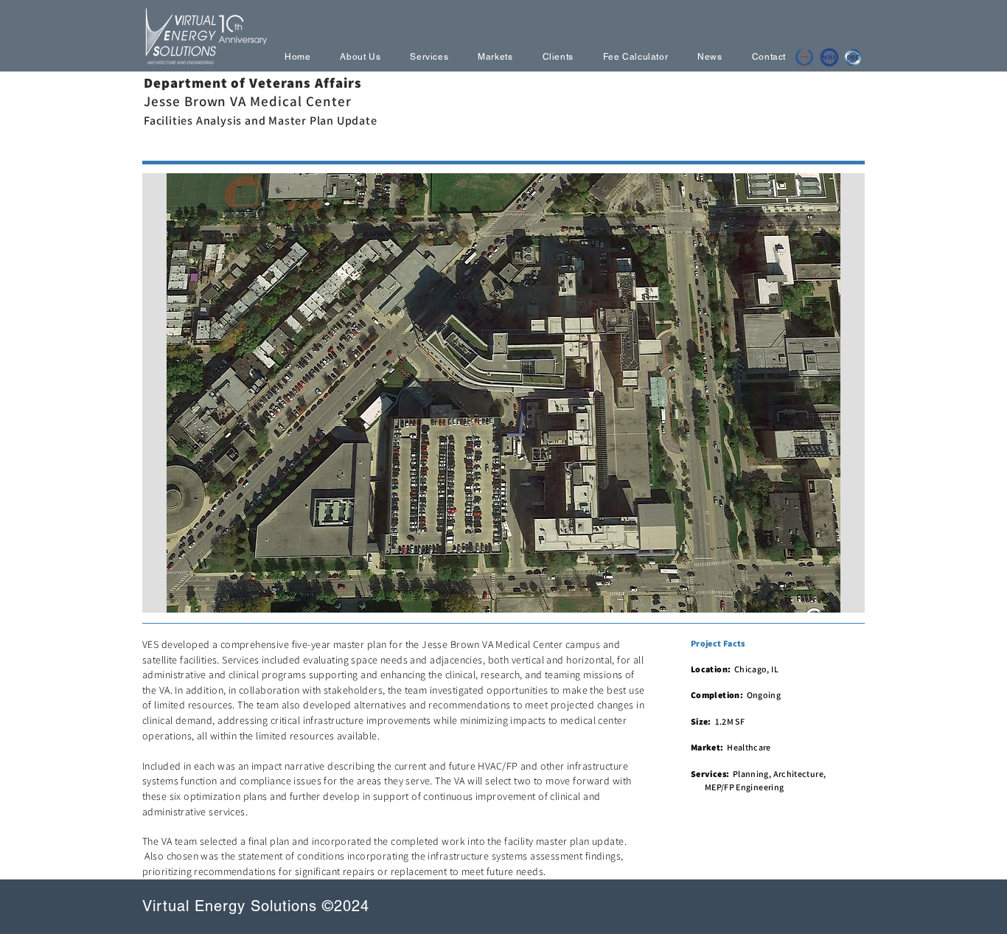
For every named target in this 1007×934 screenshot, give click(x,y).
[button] (503, 393)
